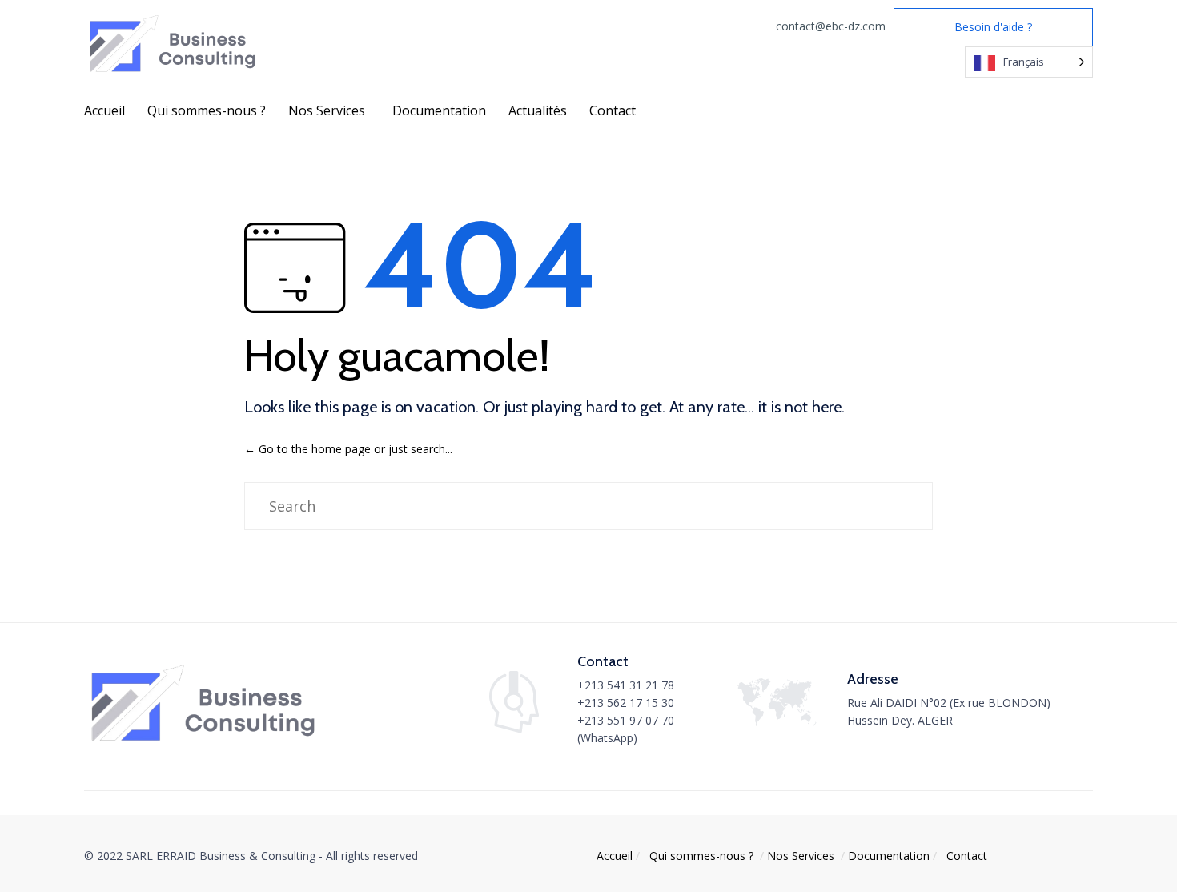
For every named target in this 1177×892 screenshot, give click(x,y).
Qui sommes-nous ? (206, 110)
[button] (993, 27)
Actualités (537, 110)
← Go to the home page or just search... (348, 448)
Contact (612, 110)
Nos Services (326, 110)
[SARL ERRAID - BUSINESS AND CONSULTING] (174, 43)
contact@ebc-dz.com (831, 26)
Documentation (439, 110)
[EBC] (205, 741)
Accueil (104, 110)
